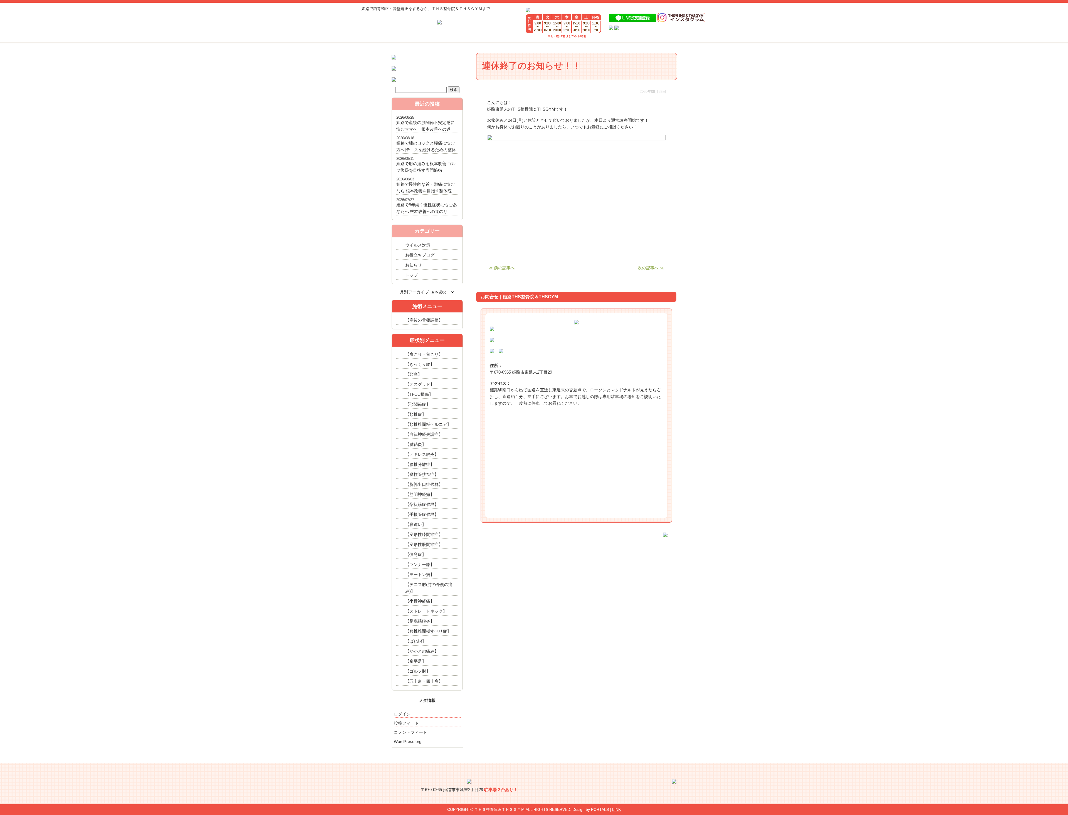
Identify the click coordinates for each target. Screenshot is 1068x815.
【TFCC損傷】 (419, 394)
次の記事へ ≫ (651, 267)
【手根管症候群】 (422, 514)
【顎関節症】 (417, 404)
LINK (616, 809)
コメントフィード (410, 732)
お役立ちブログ (419, 255)
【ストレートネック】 (426, 611)
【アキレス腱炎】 (422, 454)
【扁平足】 (415, 661)
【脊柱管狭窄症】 (422, 474)
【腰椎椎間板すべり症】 (428, 631)
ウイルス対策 (417, 245)
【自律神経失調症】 (424, 434)
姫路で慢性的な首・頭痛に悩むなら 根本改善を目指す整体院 (425, 187)
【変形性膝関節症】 (424, 534)
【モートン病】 (419, 574)
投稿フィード (406, 723)
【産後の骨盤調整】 (424, 320)
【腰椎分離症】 (419, 464)
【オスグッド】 (419, 384)
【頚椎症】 (415, 414)
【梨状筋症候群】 (422, 504)
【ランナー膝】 (419, 564)
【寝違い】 (415, 524)
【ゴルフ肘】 (417, 671)
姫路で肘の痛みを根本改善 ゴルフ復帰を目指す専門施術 (426, 167)
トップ (411, 275)
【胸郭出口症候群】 (424, 484)
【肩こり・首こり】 (424, 354)
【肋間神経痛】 (419, 494)
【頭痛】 (413, 374)
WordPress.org (407, 741)
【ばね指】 (415, 641)
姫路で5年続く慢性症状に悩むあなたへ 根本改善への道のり (426, 208)
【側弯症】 (415, 554)
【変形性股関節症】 (424, 544)
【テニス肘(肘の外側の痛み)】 (429, 587)
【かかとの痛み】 (422, 651)
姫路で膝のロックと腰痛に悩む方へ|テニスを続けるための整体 (426, 146)
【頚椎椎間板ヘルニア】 (428, 424)
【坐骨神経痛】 (419, 601)
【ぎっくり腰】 (419, 364)
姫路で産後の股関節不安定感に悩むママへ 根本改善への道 (425, 125)
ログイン (402, 714)
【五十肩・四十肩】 (424, 681)
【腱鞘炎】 (415, 444)
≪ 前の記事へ (502, 267)
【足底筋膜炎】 (419, 621)
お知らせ (413, 265)
